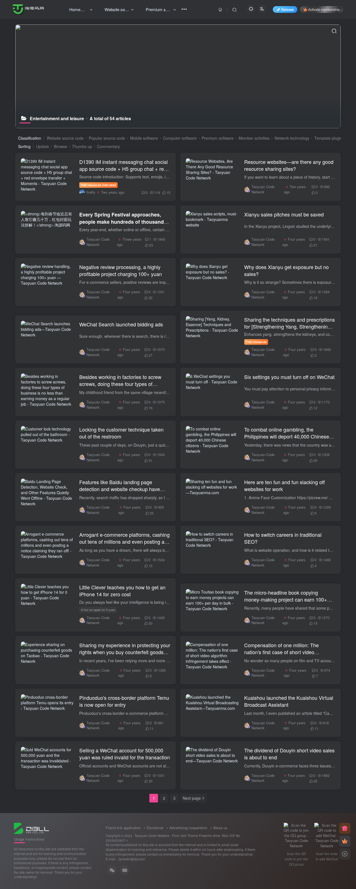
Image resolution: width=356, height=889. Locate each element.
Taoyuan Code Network (152, 835)
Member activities (254, 138)
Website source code (65, 138)
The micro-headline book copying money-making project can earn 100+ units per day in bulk (285, 599)
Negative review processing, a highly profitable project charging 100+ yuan (120, 270)
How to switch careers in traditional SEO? (283, 538)
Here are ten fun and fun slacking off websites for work (284, 485)
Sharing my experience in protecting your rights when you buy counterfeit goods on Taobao (124, 652)
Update (42, 146)
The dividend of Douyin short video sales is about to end (289, 754)
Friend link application (123, 827)
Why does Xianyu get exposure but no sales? (286, 270)
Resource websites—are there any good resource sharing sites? (288, 165)
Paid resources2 (98, 185)
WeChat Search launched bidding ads (121, 324)
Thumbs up (82, 146)
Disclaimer (155, 827)
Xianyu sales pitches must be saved (284, 214)
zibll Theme (190, 835)
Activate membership (324, 9)
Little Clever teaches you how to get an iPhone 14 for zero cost (122, 590)
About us (220, 827)
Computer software (180, 138)
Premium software (218, 138)
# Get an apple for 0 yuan (98, 609)
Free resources (256, 341)
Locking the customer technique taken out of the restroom (121, 433)
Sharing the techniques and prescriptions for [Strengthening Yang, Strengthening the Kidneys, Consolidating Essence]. (289, 326)
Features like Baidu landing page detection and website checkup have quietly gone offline (119, 488)
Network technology (292, 138)
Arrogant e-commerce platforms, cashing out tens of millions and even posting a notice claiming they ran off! (124, 541)
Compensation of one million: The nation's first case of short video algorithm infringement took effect (281, 652)
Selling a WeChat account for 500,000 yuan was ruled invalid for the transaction (124, 754)
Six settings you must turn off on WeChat (289, 376)
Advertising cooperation (188, 827)
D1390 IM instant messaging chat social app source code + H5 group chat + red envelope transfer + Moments (123, 168)
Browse (60, 146)
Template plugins (329, 138)
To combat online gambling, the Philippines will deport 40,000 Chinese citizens (286, 436)
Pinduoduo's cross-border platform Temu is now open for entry (124, 701)
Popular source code (107, 138)
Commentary (108, 146)
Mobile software (144, 138)
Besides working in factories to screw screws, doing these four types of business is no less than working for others (120, 387)
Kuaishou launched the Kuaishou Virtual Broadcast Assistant (288, 701)
